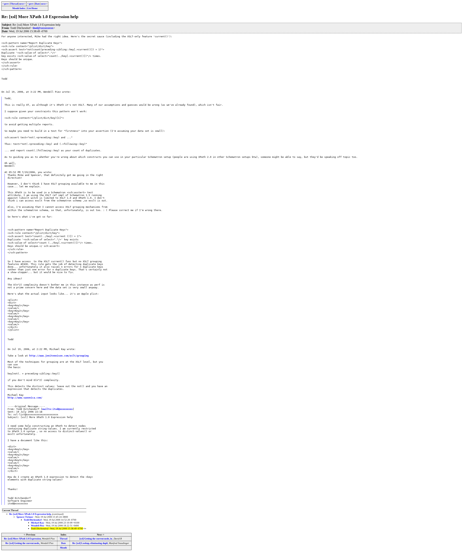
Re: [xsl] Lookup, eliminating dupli (90, 543)
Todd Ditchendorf (33, 519)
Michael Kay (37, 522)
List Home (32, 8)
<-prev (5, 3)
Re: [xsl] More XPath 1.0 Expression (22, 538)
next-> (22, 3)
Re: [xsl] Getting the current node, (22, 543)
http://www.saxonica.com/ (25, 397)
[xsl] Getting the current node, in (96, 538)
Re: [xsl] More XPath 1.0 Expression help (30, 514)
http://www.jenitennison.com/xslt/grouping (59, 355)
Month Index (18, 8)
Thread (14, 3)
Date (37, 3)
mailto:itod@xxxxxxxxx (57, 409)
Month (63, 547)
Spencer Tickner (24, 517)
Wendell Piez (37, 525)
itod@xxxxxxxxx (43, 27)
